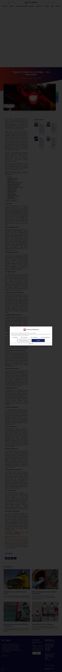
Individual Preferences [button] (24, 340)
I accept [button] (38, 340)
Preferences (31, 343)
